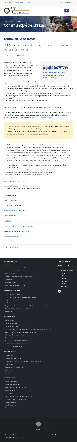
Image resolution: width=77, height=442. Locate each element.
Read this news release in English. (15, 181)
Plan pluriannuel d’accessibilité (14, 344)
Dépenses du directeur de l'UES (14, 335)
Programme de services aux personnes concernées (20, 297)
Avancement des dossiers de (16, 210)
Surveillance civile (10, 282)
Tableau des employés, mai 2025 (15, 285)
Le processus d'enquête (12, 271)
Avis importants (60, 435)
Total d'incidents (10, 390)
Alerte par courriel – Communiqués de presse (19, 396)
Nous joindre (9, 364)
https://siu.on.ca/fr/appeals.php (42, 118)
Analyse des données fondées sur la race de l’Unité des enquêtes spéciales (28, 329)
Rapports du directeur (11, 323)
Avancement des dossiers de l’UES (15, 387)
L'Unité (7, 265)
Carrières (8, 3)
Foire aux (11, 247)
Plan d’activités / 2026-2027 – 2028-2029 (16, 341)
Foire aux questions (11, 408)
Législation (8, 279)
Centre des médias (17, 22)
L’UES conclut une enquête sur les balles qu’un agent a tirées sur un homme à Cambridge (54, 75)
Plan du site (18, 3)
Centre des (11, 200)
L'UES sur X (8, 393)
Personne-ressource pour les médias (16, 399)
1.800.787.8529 (67, 3)
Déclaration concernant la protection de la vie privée (38, 435)
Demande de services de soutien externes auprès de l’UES (23, 361)
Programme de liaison (11, 300)
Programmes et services (12, 294)
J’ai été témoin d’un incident (13, 358)
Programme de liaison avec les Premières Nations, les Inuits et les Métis (26, 306)
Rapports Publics (10, 320)
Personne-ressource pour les (17, 231)
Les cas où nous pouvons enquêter (16, 268)
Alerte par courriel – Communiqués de (19, 226)
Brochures (8, 338)
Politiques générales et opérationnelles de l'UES (19, 277)
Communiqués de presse (13, 384)
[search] (72, 10)
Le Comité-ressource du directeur (15, 303)
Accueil (6, 22)
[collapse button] (66, 10)
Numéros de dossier (11, 405)
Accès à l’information (11, 402)
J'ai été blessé (9, 355)
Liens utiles (8, 370)
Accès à (12, 237)
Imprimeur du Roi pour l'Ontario (15, 437)
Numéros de (11, 242)
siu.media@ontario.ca (21, 186)
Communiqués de (13, 205)
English (28, 3)
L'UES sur (8, 221)
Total (10, 216)
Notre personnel (10, 274)
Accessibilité (9, 312)
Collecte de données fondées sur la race (17, 309)
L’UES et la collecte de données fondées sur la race (20, 332)
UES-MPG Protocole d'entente (14, 347)
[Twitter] (59, 291)
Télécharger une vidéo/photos (14, 367)
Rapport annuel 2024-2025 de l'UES (15, 326)
